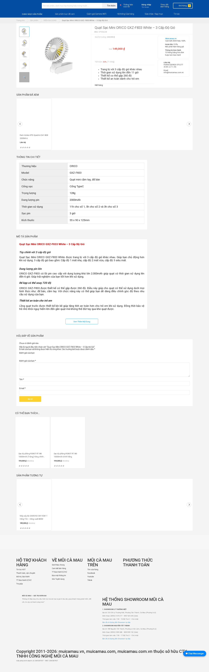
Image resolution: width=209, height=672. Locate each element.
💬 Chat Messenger (194, 653)
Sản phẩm (34, 20)
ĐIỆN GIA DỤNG (50, 20)
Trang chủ (20, 20)
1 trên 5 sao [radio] (21, 356)
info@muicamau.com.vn (174, 72)
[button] (65, 14)
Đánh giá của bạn (27, 353)
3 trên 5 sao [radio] (28, 356)
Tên (21, 379)
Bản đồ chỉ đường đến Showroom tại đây (116, 622)
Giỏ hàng (184, 6)
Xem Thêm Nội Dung (82, 322)
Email (22, 388)
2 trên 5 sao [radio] (24, 356)
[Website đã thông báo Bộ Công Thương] (184, 667)
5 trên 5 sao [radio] (36, 356)
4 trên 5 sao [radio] (32, 356)
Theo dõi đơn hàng (165, 6)
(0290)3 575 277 (176, 65)
